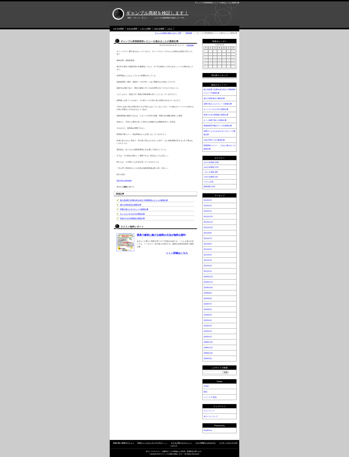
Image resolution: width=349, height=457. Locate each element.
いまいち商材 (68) (211, 172)
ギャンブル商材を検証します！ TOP (168, 33)
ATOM (206, 386)
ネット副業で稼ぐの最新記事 (215, 120)
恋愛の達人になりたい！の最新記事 (134, 209)
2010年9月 (208, 293)
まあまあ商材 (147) (211, 167)
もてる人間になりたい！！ (181, 443)
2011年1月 (208, 271)
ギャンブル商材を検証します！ (157, 13)
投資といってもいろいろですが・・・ (152, 443)
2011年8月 (208, 233)
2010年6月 (208, 309)
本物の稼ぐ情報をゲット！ (123, 443)
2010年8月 (208, 298)
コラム (169, 29)
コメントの (210, 397)
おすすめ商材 (118, 29)
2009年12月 (208, 342)
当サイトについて (211, 416)
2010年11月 (208, 282)
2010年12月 (208, 277)
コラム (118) (208, 182)
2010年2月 (208, 331)
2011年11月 (208, 222)
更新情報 (189, 33)
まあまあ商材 (132, 29)
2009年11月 (208, 348)
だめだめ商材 (159, 29)
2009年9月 (208, 358)
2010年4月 (208, 320)
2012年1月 (208, 211)
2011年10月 (208, 227)
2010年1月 (208, 337)
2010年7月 (208, 304)
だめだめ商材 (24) (211, 177)
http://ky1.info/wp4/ (124, 180)
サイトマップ (209, 411)
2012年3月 (208, 200)
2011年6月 (208, 244)
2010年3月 (208, 326)
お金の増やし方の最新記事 (214, 140)
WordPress (208, 430)
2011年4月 (208, 255)
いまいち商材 (145, 29)
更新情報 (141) (209, 187)
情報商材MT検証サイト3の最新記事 (218, 126)
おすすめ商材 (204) (211, 162)
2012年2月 (208, 206)
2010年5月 (208, 315)
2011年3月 (208, 260)
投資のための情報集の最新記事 (132, 218)
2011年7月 (208, 238)
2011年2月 (208, 266)
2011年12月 (208, 217)
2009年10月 (208, 353)
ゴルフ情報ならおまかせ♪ (205, 443)
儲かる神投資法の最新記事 (130, 205)
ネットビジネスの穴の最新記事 (132, 214)
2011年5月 (208, 249)
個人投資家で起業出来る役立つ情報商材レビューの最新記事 (144, 200)
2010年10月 (208, 288)
